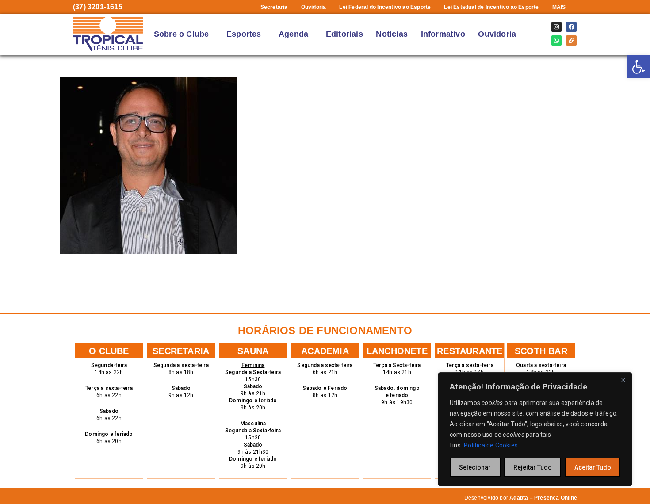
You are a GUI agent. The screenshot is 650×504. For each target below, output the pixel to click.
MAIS (559, 7)
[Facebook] (571, 27)
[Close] (623, 379)
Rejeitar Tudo (532, 467)
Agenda (293, 34)
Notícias (392, 34)
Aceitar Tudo (592, 467)
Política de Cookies (491, 445)
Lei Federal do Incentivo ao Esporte (385, 7)
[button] (561, 7)
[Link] (571, 40)
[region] (535, 429)
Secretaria (274, 7)
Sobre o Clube (181, 34)
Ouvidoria (313, 7)
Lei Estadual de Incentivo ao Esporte (491, 7)
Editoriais (344, 34)
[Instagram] (556, 27)
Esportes (243, 34)
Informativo (443, 34)
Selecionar (475, 467)
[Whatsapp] (556, 40)
